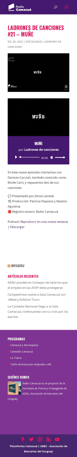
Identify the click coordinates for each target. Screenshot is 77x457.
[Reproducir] (16, 157)
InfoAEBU (17, 265)
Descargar (17, 227)
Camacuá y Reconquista (24, 345)
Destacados (34, 41)
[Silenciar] (51, 157)
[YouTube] (57, 439)
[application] (38, 157)
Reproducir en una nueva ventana (44, 222)
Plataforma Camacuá (23, 446)
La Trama (15, 358)
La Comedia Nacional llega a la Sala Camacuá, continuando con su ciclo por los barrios (38, 311)
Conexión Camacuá (21, 351)
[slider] (59, 157)
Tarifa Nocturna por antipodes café (30, 364)
